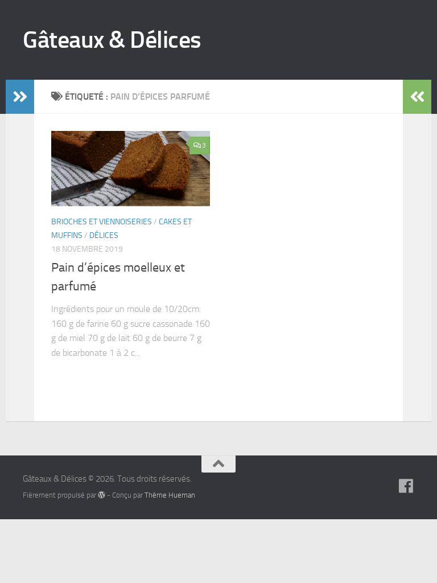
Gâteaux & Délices (112, 40)
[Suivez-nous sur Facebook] (406, 486)
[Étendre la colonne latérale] (20, 97)
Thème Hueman (170, 495)
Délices (103, 235)
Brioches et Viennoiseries (101, 222)
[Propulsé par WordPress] (101, 495)
